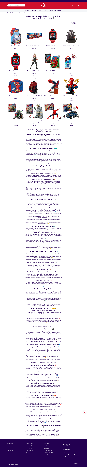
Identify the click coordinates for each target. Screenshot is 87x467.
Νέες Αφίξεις (46, 443)
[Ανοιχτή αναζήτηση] (8, 5)
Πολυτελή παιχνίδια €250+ (49, 454)
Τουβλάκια (9, 445)
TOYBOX (17, 464)
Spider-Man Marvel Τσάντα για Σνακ (15, 95)
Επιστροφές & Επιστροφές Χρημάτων (32, 446)
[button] (84, 412)
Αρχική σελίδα (9, 12)
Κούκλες (8, 446)
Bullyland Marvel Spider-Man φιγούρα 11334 (52, 95)
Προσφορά (46, 445)
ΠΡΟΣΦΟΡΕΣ (59, 10)
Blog (26, 454)
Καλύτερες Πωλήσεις (48, 446)
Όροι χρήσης (28, 452)
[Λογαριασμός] (76, 5)
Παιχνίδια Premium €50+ (48, 452)
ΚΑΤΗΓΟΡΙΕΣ (34, 10)
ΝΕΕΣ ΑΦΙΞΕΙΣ (27, 10)
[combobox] (16, 5)
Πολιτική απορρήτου (29, 450)
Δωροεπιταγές (46, 448)
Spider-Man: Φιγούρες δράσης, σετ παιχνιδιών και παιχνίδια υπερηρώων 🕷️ (22, 12)
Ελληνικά (71, 5)
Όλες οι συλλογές (10, 450)
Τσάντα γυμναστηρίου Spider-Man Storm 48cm (71, 45)
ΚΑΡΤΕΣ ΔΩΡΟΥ (53, 10)
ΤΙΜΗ (46, 10)
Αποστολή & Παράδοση (30, 445)
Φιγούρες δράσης (10, 443)
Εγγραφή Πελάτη (29, 448)
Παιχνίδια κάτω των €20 (48, 450)
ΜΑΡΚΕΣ (41, 10)
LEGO (8, 448)
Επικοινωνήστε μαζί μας (30, 443)
